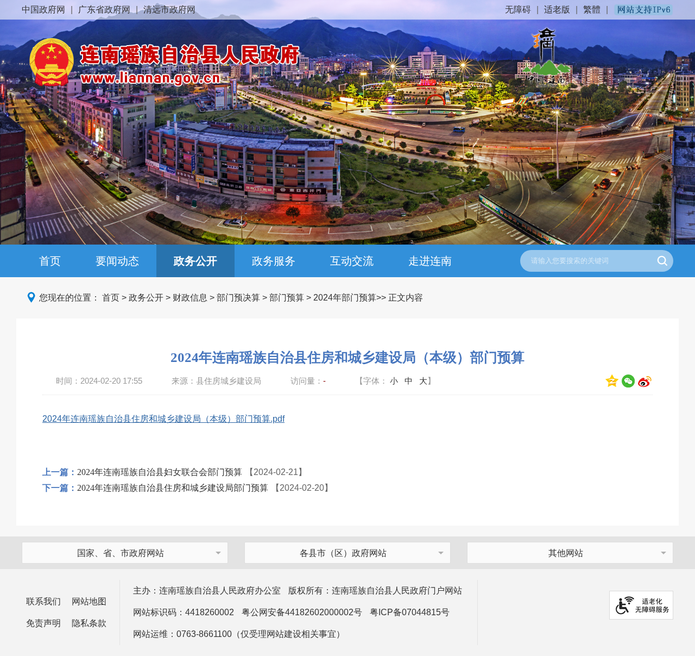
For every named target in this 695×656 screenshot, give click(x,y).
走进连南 (430, 261)
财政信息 (190, 297)
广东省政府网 (104, 9)
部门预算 (286, 297)
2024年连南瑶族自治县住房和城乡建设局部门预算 (172, 487)
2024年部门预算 (344, 297)
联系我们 (43, 601)
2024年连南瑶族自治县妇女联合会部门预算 (159, 472)
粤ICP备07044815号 (410, 612)
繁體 (592, 9)
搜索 (662, 261)
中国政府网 (43, 9)
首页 (50, 261)
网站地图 (89, 601)
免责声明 (43, 623)
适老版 (557, 9)
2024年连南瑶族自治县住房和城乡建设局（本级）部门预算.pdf (163, 418)
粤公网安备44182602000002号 (302, 612)
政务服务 (273, 261)
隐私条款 (89, 623)
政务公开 (195, 261)
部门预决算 (238, 297)
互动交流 (352, 261)
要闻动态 (117, 261)
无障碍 (518, 9)
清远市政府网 (169, 9)
